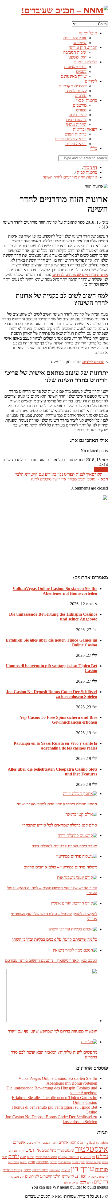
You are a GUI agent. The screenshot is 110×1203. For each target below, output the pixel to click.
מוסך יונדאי (78, 1162)
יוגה (23, 1156)
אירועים (33, 1150)
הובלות (85, 1156)
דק (93, 1157)
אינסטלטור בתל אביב (58, 1150)
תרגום (67, 1182)
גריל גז (102, 1156)
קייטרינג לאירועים (38, 1176)
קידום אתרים (12, 1169)
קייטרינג (80, 42)
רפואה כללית (76, 143)
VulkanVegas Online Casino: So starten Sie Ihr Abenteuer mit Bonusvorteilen (55, 591)
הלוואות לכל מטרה (46, 1157)
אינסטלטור (91, 1149)
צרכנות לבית (76, 119)
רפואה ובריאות (85, 129)
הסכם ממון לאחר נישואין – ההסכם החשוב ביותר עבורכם (51, 960)
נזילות (23, 1162)
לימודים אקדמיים (73, 86)
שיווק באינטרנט (74, 76)
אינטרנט (19, 1142)
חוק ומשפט (77, 57)
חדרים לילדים (93, 361)
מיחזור (53, 1162)
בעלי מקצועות (75, 66)
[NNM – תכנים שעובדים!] (64, 10)
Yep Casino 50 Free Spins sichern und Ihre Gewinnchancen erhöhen (58, 719)
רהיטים (101, 1182)
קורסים (81, 95)
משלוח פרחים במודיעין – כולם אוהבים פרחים (60, 867)
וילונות (30, 1157)
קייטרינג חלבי (63, 1176)
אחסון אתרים (68, 1142)
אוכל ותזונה (88, 33)
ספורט (81, 110)
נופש (31, 1161)
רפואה (75, 1182)
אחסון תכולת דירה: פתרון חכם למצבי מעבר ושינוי (57, 804)
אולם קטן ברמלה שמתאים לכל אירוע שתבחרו (59, 825)
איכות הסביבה (75, 52)
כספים (81, 71)
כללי (93, 148)
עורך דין (82, 1168)
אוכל (82, 1142)
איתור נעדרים (16, 1150)
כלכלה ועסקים (85, 62)
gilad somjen (97, 1142)
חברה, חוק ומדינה (83, 47)
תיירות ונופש (76, 124)
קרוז (11, 1176)
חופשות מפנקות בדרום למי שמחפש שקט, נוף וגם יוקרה (52, 1031)
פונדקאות (54, 1170)
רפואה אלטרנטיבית (71, 139)
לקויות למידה (76, 90)
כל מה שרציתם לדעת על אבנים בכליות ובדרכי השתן (54, 939)
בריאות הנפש (76, 134)
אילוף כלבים (34, 1142)
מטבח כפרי (64, 1162)
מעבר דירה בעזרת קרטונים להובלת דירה (64, 846)
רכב (83, 1182)
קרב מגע (19, 1176)
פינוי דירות (40, 1169)
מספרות (42, 1161)
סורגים (101, 1169)
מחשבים (80, 105)
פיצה (27, 1169)
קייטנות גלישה (99, 1176)
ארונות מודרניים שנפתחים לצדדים (80, 274)
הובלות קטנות (68, 1156)
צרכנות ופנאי (86, 100)
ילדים (13, 1156)
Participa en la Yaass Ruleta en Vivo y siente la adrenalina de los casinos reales (55, 745)
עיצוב (65, 1169)
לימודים (91, 81)
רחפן (90, 1182)
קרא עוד (101, 469)
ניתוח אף (13, 1162)
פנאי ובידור (78, 114)
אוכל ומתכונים (75, 38)
